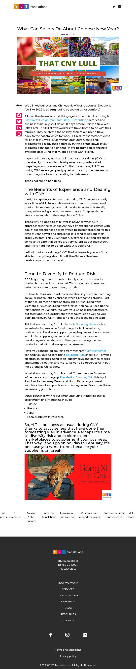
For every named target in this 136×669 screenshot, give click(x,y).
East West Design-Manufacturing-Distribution (55, 120)
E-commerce (14, 515)
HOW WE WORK (68, 582)
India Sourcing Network (84, 324)
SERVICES (68, 589)
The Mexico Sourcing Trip (77, 377)
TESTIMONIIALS (68, 595)
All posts (3, 515)
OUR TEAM (68, 601)
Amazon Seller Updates (31, 517)
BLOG (68, 607)
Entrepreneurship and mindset (114, 515)
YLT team (131, 515)
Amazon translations (49, 515)
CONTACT (68, 620)
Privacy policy (68, 656)
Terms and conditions (68, 649)
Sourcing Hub (75, 354)
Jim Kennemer (96, 350)
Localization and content (67, 515)
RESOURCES (68, 614)
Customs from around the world (89, 515)
